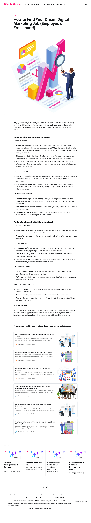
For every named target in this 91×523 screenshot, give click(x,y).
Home (27, 4)
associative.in (35, 4)
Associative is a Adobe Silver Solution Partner (30, 498)
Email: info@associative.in (49, 501)
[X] (44, 487)
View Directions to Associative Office (26, 501)
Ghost (85, 502)
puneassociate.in (36, 495)
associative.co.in (48, 4)
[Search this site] (86, 4)
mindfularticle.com (66, 495)
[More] (65, 4)
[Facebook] (47, 487)
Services (59, 4)
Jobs (15, 15)
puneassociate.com (51, 495)
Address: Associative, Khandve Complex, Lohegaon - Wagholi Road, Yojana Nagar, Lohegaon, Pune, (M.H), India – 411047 (38, 505)
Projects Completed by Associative (39, 508)
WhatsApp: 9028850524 (56, 498)
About (63, 501)
